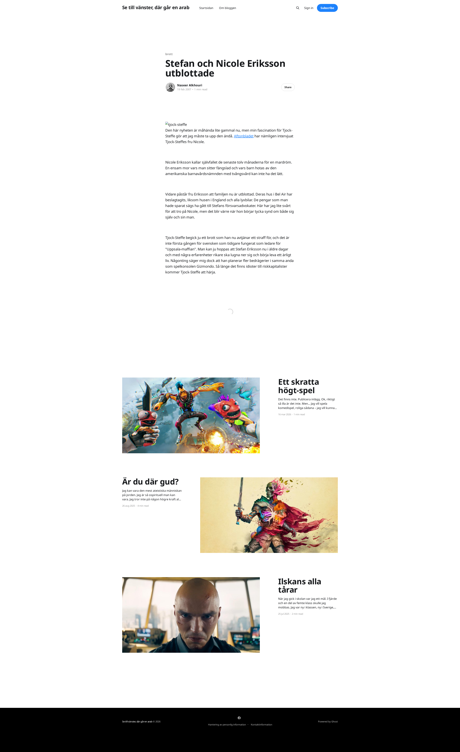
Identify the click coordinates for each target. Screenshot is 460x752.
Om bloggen (227, 8)
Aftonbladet (244, 136)
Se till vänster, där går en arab (155, 7)
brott (169, 54)
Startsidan (206, 8)
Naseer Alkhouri (189, 85)
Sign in (308, 8)
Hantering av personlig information (227, 724)
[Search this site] (298, 8)
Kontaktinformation (261, 724)
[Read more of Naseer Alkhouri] (170, 87)
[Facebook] (239, 717)
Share (287, 87)
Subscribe (327, 8)
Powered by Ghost (328, 721)
